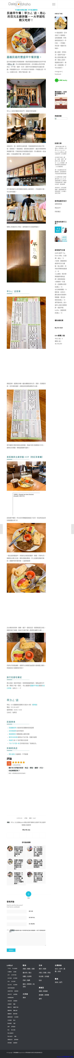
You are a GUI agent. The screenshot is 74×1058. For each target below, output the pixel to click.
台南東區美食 (11, 997)
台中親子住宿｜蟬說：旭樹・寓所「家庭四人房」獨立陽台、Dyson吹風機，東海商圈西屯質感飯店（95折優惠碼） (61, 161)
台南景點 (15, 994)
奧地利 (29, 984)
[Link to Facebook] (60, 4)
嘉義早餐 (10, 1010)
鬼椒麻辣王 (12, 734)
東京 (40, 969)
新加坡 (45, 991)
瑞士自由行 (10, 1036)
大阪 (40, 973)
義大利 (25, 973)
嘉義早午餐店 (34, 686)
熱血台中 (58, 208)
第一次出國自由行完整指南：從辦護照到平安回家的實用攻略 (60, 171)
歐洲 (14, 1020)
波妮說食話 (58, 204)
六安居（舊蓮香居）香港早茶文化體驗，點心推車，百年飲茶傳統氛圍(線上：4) (61, 266)
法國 (14, 1023)
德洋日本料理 (13, 737)
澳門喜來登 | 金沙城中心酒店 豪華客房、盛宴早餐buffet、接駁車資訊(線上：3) (61, 307)
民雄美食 (28, 825)
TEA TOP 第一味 (14, 743)
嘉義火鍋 (15, 1010)
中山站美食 (14, 968)
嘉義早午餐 (15, 1007)
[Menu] (52, 4)
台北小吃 (10, 984)
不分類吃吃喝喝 (19, 10)
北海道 (14, 971)
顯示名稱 (31, 911)
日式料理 (16, 1017)
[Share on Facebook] (10, 835)
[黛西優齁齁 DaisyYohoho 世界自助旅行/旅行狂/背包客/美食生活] (19, 4)
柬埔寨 (41, 995)
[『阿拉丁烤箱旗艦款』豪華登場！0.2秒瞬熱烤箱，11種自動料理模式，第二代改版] (1, 529)
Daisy (34, 818)
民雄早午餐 (38, 822)
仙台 (40, 980)
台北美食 (15, 984)
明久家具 (12, 754)
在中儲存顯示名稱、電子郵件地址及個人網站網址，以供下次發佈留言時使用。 (27, 931)
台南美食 (15, 1000)
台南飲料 (10, 1004)
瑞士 (9, 1030)
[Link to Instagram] (63, 4)
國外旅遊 (15, 1013)
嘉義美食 (34, 10)
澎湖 (56, 982)
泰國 (40, 991)
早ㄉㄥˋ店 (14, 822)
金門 (60, 982)
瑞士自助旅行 (11, 1033)
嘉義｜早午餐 (28, 10)
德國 (28, 969)
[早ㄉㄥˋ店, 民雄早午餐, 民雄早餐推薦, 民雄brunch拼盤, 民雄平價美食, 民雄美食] (26, 40)
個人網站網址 (32, 923)
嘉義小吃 (10, 1007)
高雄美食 (15, 1042)
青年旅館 (10, 1042)
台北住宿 (13, 981)
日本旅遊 (10, 1020)
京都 (44, 973)
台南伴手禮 (10, 991)
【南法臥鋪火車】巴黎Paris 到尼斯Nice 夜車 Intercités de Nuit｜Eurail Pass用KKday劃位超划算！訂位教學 (60, 150)
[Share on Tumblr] (29, 835)
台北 (9, 981)
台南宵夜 (16, 991)
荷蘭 (24, 976)
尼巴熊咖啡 (12, 731)
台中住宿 (10, 978)
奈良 (49, 973)
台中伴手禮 (13, 975)
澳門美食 (13, 1026)
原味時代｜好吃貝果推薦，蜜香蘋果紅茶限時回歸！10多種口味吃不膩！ (60, 190)
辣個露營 (64, 214)
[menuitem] (52, 4)
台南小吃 (10, 994)
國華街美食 (10, 1017)
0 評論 (25, 818)
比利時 (29, 976)
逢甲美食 (16, 1039)
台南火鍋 (10, 1000)
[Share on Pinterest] (23, 835)
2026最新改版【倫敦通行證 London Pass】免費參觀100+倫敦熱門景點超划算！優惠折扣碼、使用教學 (60, 180)
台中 (9, 975)
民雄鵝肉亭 (12, 728)
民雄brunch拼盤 (22, 822)
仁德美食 (10, 971)
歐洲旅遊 (10, 1023)
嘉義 (14, 1004)
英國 (15, 1036)
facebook (58, 74)
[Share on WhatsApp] (16, 835)
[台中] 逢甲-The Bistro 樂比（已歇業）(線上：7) (61, 255)
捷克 (24, 984)
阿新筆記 (58, 212)
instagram (58, 71)
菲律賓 (47, 995)
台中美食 (15, 978)
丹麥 (24, 980)
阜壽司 (11, 740)
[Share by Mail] (36, 835)
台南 (59, 971)
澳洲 (24, 998)
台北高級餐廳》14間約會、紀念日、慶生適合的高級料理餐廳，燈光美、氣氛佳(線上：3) (61, 294)
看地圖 (34, 705)
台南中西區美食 (11, 988)
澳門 (9, 1026)
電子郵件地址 (32, 917)
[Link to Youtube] (66, 4)
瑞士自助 (13, 1030)
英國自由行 (10, 1039)
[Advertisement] (26, 365)
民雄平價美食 (31, 822)
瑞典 (28, 980)
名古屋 (41, 976)
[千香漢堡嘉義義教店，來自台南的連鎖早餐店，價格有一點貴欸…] (72, 529)
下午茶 (9, 968)
